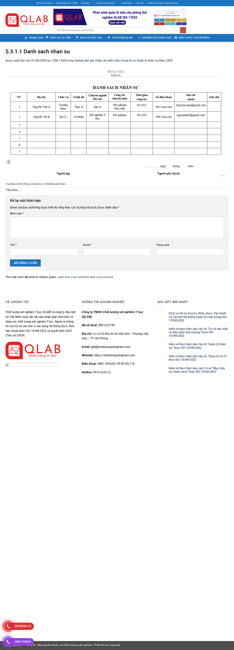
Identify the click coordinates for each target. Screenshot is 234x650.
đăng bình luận (57, 184)
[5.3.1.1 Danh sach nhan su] (115, 121)
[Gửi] (183, 30)
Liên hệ (139, 3)
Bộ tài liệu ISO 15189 (66, 3)
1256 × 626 (58, 60)
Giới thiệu (127, 3)
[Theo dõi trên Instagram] (209, 3)
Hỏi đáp (85, 3)
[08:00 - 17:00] (192, 3)
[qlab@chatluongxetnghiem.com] (184, 3)
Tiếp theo (13, 190)
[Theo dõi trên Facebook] (206, 3)
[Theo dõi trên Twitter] (213, 3)
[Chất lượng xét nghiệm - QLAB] (26, 20)
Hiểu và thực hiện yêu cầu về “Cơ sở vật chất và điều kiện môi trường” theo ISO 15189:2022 (198, 332)
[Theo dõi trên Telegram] (227, 3)
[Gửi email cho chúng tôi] (216, 3)
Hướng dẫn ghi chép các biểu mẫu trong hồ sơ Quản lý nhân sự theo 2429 (123, 60)
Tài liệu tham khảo (105, 3)
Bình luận (17, 213)
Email (87, 244)
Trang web (162, 244)
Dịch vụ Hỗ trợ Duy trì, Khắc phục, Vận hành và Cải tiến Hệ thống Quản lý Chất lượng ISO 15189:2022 (198, 317)
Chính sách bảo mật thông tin (162, 3)
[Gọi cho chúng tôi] (220, 3)
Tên (13, 244)
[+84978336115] (200, 3)
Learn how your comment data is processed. (85, 277)
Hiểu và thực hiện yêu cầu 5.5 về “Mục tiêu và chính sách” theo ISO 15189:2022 (197, 370)
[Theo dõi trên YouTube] (223, 3)
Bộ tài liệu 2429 (44, 3)
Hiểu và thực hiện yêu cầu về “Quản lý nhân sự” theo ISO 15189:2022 (197, 345)
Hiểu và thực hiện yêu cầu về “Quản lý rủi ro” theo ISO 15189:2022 (198, 357)
